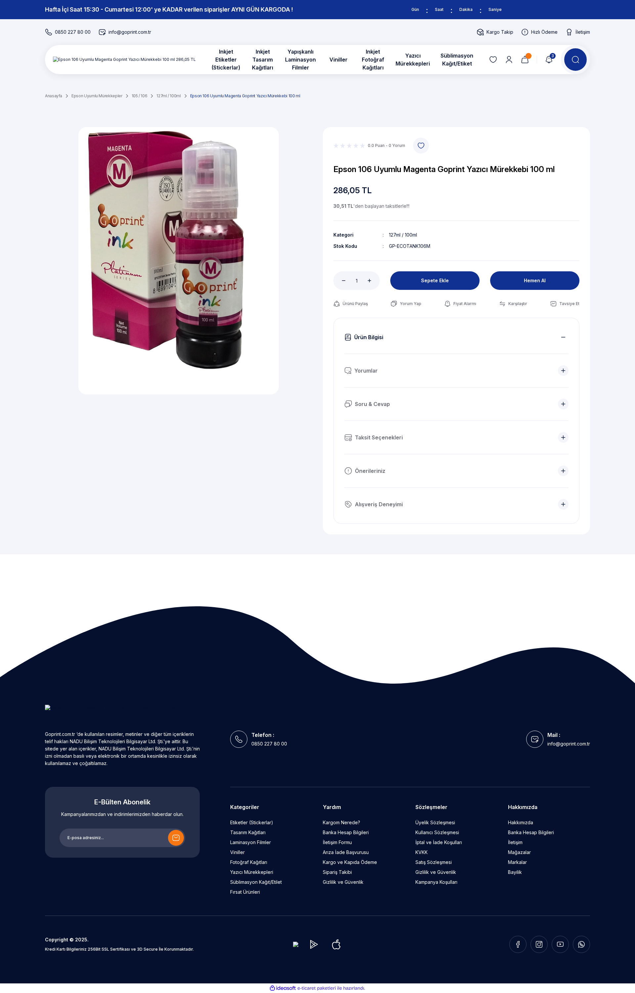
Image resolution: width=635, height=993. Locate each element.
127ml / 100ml (403, 235)
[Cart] (525, 60)
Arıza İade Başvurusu (346, 852)
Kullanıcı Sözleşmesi (437, 832)
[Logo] (124, 60)
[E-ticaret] (316, 988)
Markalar (517, 862)
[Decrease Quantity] (340, 280)
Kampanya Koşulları (436, 882)
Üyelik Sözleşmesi (435, 822)
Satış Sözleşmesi (433, 862)
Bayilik (515, 872)
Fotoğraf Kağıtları (248, 862)
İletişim (515, 842)
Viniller (237, 852)
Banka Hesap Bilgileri (346, 832)
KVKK (421, 852)
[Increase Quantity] (373, 280)
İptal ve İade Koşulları (438, 842)
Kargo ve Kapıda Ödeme (350, 862)
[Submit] (176, 838)
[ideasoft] (283, 988)
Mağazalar (519, 852)
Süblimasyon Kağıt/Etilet (256, 882)
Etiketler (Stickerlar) (251, 822)
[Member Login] (509, 60)
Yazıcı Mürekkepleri (251, 872)
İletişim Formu (337, 842)
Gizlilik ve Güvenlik (343, 882)
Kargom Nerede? (341, 822)
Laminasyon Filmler (250, 842)
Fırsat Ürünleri (245, 892)
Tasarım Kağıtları (248, 832)
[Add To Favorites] (421, 146)
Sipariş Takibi (337, 872)
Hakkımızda (520, 822)
